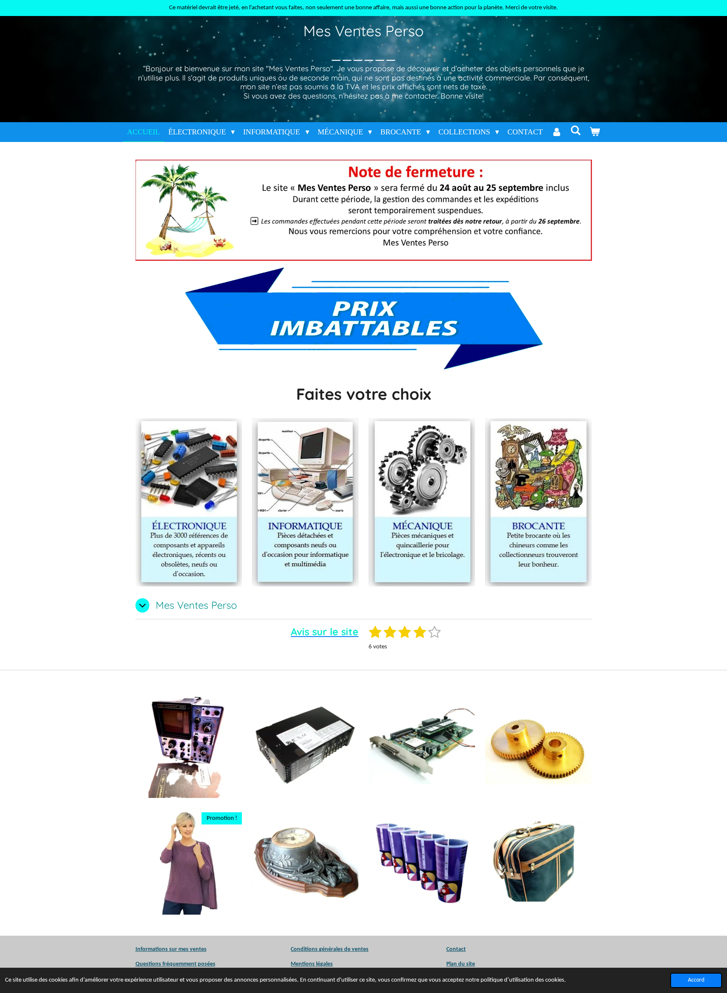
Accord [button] (696, 980)
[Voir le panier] (594, 132)
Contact (456, 949)
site (470, 964)
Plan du (455, 964)
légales (312, 964)
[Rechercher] (575, 130)
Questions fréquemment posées (175, 964)
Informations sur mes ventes (171, 949)
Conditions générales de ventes (330, 949)
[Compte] (556, 132)
